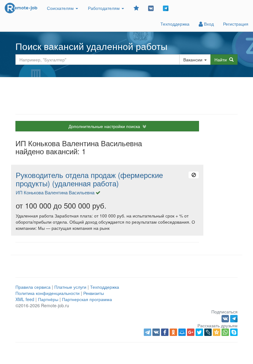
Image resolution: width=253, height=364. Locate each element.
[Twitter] (199, 332)
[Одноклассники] (173, 332)
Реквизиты (93, 293)
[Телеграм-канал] (165, 8)
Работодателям (104, 8)
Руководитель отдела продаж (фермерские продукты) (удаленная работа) (89, 179)
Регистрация (235, 24)
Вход (208, 24)
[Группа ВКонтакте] (150, 8)
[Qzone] (216, 332)
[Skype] (234, 332)
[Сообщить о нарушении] (194, 175)
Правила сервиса (33, 287)
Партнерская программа (87, 299)
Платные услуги (70, 287)
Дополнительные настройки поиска (105, 126)
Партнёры (48, 299)
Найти (221, 59)
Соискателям (61, 8)
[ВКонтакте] (156, 332)
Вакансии (192, 59)
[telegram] (147, 332)
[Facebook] (164, 332)
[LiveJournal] (208, 332)
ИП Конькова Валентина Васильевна (55, 192)
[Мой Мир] (182, 332)
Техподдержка (174, 24)
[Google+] (190, 332)
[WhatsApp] (225, 332)
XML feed (24, 299)
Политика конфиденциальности (47, 293)
